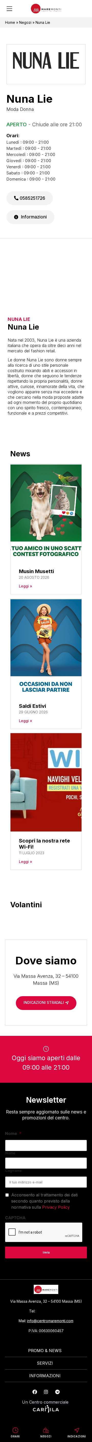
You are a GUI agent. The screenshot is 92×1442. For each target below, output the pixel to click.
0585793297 (49, 1311)
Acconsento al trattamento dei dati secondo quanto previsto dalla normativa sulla (44, 1201)
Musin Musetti (36, 571)
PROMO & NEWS (45, 1350)
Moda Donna (20, 109)
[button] (9, 9)
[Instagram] (46, 1391)
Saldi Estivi (32, 706)
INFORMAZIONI (45, 1375)
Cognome (13, 1170)
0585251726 (31, 198)
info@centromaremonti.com (50, 1321)
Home (10, 22)
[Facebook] (34, 1391)
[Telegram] (57, 1391)
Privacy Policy (56, 1207)
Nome (13, 1133)
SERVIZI (45, 1363)
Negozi (25, 22)
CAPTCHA (15, 1217)
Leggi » (25, 586)
